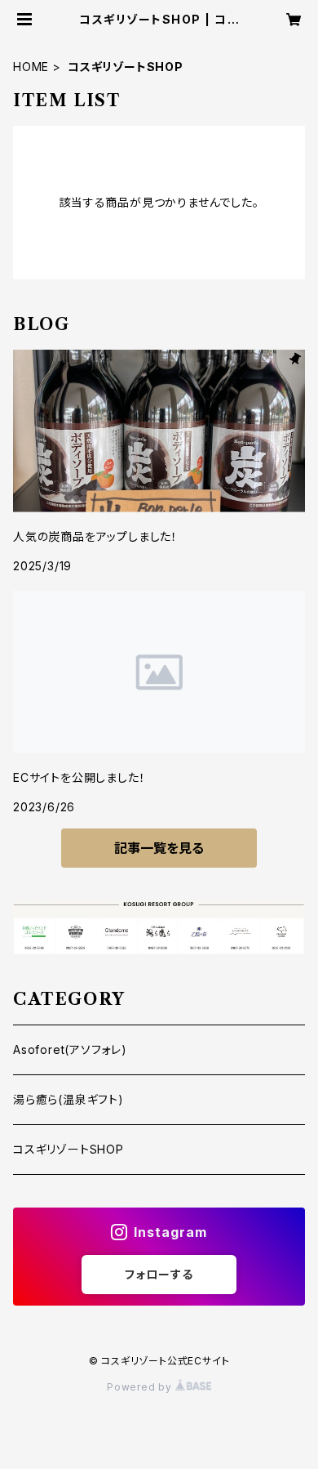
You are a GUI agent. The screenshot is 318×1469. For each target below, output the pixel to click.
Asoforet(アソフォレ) (70, 1049)
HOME (31, 67)
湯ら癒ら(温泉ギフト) (68, 1099)
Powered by (141, 1387)
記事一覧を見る (159, 848)
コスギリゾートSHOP (68, 1149)
